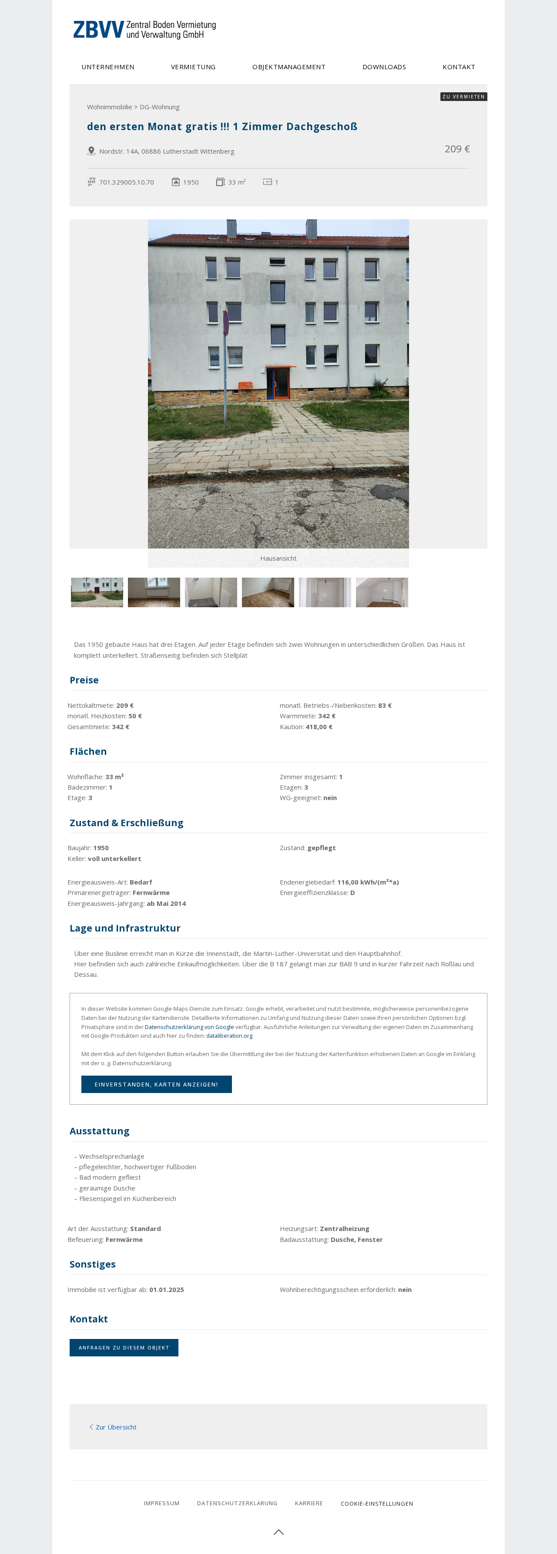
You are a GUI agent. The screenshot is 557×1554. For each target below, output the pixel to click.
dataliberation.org (229, 1035)
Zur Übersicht (116, 1427)
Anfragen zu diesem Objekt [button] (124, 1347)
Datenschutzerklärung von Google (189, 1027)
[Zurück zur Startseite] (146, 29)
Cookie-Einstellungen (377, 1503)
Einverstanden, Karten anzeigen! (156, 1084)
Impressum (162, 1503)
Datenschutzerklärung (237, 1503)
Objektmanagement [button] (288, 66)
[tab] (97, 592)
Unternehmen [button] (107, 66)
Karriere (309, 1503)
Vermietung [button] (193, 66)
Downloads (384, 66)
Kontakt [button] (459, 66)
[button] (278, 1532)
